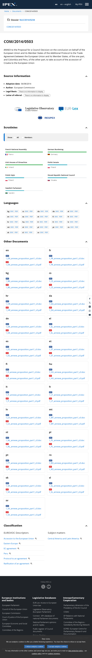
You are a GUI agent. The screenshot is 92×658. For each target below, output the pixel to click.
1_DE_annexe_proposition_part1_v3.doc (24, 326)
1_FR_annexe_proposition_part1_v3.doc (66, 258)
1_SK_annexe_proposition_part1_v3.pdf (23, 492)
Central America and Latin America (63, 538)
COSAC (66, 612)
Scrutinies (10, 127)
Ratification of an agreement (16, 563)
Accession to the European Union (19, 538)
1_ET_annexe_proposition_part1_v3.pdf (66, 355)
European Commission (11, 613)
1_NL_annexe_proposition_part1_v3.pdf (23, 446)
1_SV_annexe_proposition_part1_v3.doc (23, 508)
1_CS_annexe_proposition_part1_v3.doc (67, 281)
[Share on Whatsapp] (90, 311)
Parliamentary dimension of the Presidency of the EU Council (76, 606)
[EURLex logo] (68, 109)
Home (6, 11)
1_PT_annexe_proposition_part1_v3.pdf (23, 469)
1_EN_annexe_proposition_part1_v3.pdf (23, 264)
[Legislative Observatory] (34, 109)
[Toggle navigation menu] (86, 4)
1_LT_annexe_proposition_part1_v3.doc (66, 395)
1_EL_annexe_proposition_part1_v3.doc (66, 326)
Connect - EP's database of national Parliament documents (45, 617)
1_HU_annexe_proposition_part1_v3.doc (67, 372)
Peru (6, 553)
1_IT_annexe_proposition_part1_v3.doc (23, 395)
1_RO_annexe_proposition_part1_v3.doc (67, 463)
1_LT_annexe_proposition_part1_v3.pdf (66, 401)
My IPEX (78, 4)
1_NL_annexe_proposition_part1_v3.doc (23, 440)
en (56, 4)
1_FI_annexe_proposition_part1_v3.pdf (23, 378)
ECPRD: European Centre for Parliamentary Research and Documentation (75, 631)
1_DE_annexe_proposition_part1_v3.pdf (23, 333)
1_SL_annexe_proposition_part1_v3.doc (66, 485)
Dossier (23, 19)
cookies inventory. (54, 654)
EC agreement (10, 548)
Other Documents (16, 241)
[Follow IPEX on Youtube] (48, 586)
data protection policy (75, 651)
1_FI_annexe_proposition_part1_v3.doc (23, 372)
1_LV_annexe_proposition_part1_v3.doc (23, 417)
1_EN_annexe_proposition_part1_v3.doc (24, 258)
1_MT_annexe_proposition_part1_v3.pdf (67, 424)
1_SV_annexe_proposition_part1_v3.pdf (23, 514)
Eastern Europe (11, 543)
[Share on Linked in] (90, 307)
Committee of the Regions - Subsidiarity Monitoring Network (76, 623)
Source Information (17, 76)
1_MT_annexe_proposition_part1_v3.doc (67, 417)
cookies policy (37, 654)
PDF (16, 211)
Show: (10, 137)
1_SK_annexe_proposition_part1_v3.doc (23, 485)
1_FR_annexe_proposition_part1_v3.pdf (66, 264)
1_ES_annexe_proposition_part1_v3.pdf (23, 355)
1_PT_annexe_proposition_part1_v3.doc (23, 463)
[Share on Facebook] (90, 299)
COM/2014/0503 (14, 26)
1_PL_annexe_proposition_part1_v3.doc (66, 440)
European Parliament (10, 605)
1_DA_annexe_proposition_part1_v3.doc (67, 304)
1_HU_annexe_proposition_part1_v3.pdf (67, 378)
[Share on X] (90, 302)
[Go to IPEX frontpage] (10, 4)
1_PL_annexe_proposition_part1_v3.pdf (66, 446)
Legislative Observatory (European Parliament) (42, 610)
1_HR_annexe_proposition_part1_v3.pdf (23, 310)
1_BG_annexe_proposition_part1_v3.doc (24, 281)
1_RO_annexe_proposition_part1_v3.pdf (67, 469)
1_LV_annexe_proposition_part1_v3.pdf (23, 424)
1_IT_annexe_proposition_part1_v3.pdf (23, 401)
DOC (12, 211)
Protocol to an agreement (15, 558)
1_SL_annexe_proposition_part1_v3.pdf (66, 492)
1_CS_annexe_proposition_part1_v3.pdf (66, 287)
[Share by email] (90, 315)
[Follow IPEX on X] (43, 586)
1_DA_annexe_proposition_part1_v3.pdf (67, 310)
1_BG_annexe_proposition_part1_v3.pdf (23, 287)
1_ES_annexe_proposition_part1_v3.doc (23, 349)
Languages (11, 203)
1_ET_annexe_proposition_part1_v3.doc (66, 349)
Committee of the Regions (12, 630)
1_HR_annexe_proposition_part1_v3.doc (24, 304)
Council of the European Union (14, 609)
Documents (16, 11)
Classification (13, 525)
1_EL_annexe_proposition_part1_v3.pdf (66, 333)
